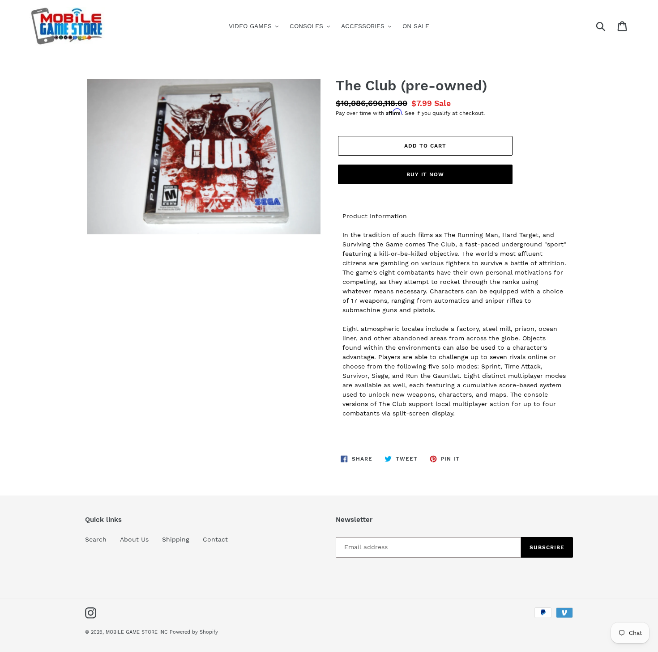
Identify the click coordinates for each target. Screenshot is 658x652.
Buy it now (425, 174)
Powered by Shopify (194, 632)
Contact (215, 539)
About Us (134, 539)
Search (96, 539)
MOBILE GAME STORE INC (138, 632)
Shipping (175, 539)
